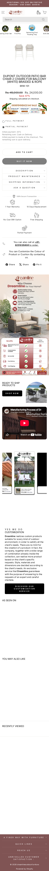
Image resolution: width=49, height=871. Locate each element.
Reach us (23, 850)
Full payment (15, 121)
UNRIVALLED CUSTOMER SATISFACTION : (23, 858)
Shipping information (24, 182)
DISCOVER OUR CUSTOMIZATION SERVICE (24, 588)
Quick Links (23, 844)
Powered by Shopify (24, 869)
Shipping (14, 99)
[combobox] (25, 19)
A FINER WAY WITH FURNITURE (24, 837)
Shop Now (12, 393)
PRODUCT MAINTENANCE (24, 176)
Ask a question (25, 188)
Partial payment (17, 127)
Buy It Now (24, 161)
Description (24, 171)
